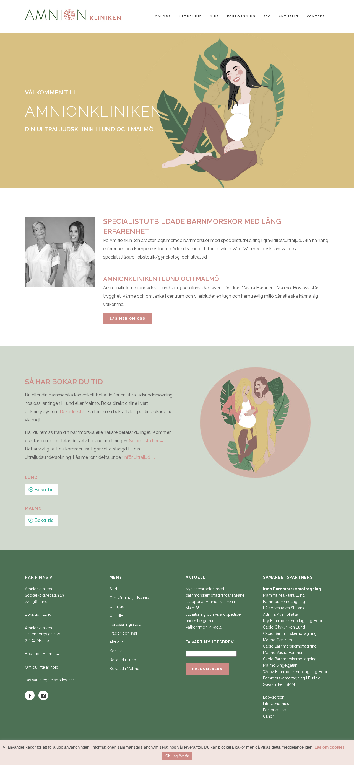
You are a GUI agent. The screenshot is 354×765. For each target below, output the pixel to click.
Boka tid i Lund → (40, 614)
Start (113, 589)
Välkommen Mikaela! (204, 627)
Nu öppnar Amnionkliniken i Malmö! (210, 604)
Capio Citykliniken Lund (284, 627)
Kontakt (116, 651)
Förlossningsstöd (125, 624)
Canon (269, 716)
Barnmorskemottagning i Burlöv (291, 678)
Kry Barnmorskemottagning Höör (292, 621)
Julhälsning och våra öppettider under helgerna (214, 617)
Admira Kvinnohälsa (280, 614)
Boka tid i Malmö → (42, 653)
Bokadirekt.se (73, 411)
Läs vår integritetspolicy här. (49, 680)
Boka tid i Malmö (124, 668)
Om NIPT (118, 615)
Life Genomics (276, 703)
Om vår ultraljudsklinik (129, 598)
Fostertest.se (274, 710)
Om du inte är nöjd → (44, 667)
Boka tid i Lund (123, 660)
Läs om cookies (329, 747)
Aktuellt (116, 642)
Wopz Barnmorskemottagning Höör (295, 671)
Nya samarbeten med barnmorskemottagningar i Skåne (215, 592)
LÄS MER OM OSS (127, 318)
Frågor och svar (123, 633)
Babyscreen (273, 697)
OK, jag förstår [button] (177, 756)
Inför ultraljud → (139, 457)
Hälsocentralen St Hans (283, 608)
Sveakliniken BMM (279, 684)
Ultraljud (117, 606)
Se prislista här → (146, 440)
